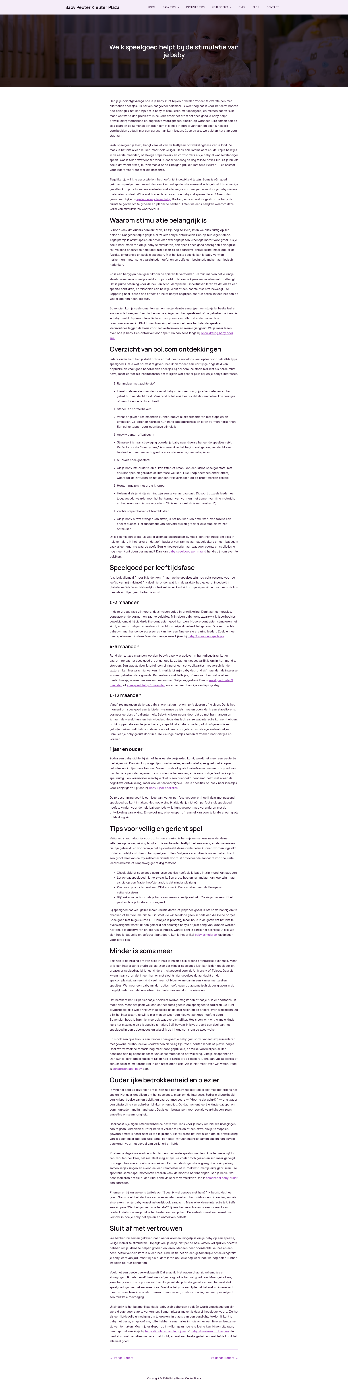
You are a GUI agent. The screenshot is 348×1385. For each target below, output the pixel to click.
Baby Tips (169, 7)
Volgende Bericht (224, 1357)
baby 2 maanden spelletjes (206, 636)
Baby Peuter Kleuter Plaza (92, 7)
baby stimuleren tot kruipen (210, 1331)
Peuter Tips (220, 7)
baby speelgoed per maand (187, 551)
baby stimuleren (206, 934)
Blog (256, 7)
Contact (273, 7)
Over (242, 7)
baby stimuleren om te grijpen (165, 1331)
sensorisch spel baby (127, 1068)
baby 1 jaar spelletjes (163, 788)
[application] (177, 7)
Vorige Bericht (121, 1357)
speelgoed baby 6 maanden (146, 685)
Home (152, 7)
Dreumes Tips (195, 7)
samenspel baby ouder (222, 1178)
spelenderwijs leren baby (153, 199)
